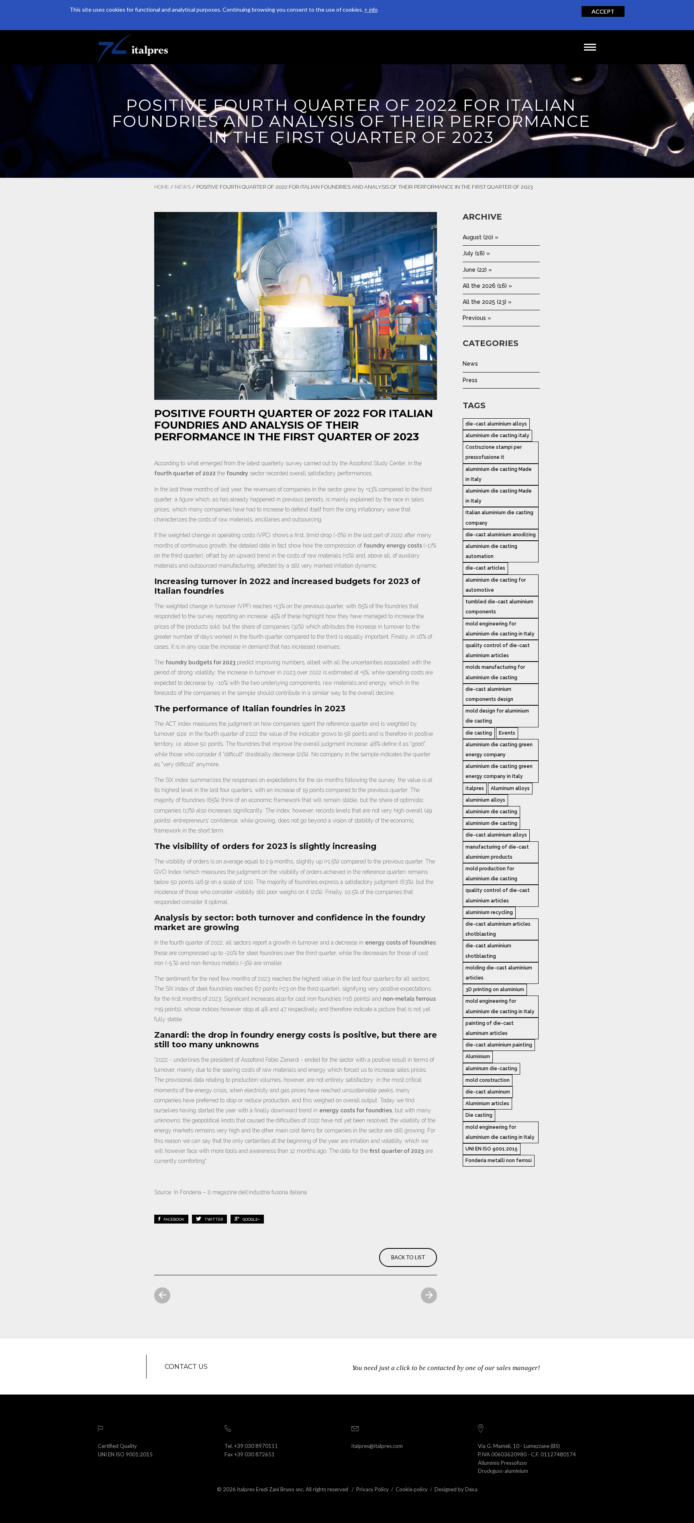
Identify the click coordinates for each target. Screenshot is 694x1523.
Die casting (478, 1115)
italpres (474, 788)
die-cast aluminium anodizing (500, 535)
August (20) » (480, 237)
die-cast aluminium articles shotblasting (498, 929)
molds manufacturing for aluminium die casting (495, 672)
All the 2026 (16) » (487, 286)
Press (470, 380)
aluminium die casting (491, 811)
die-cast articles (485, 568)
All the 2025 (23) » (487, 302)
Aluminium (477, 1056)
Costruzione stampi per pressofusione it (493, 452)
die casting (478, 733)
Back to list (408, 1257)
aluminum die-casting (491, 1068)
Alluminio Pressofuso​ (502, 1463)
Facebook (173, 1219)
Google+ (250, 1219)
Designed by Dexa (456, 1489)
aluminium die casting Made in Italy (498, 474)
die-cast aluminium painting (498, 1045)
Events (507, 733)
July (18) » (476, 253)
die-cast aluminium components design (489, 694)
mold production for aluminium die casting (491, 874)
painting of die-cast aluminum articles (489, 1028)
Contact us (186, 1366)
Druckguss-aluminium (503, 1471)
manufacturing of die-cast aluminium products (497, 852)
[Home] (133, 47)
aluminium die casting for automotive (495, 585)
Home (161, 187)
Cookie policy (412, 1489)
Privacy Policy (372, 1489)
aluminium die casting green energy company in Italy (499, 771)
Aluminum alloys (510, 788)
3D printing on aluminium (494, 989)
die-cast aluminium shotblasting (488, 951)
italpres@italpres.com (377, 1446)
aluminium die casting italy (497, 435)
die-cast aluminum (487, 1092)
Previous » (477, 318)
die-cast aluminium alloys (496, 424)
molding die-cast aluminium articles (498, 973)
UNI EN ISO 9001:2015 (491, 1149)
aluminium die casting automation (491, 551)
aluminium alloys (485, 800)
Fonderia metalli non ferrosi (498, 1160)
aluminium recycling (489, 912)
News (183, 187)
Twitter (213, 1219)
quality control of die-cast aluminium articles (497, 650)
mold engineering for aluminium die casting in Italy (500, 629)
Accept (603, 11)
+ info (371, 10)
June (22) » (477, 270)
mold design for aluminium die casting (497, 716)
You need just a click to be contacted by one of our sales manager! (446, 1368)
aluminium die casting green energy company (499, 749)
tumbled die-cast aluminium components (499, 607)
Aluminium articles (487, 1103)
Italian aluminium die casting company (499, 517)
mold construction (487, 1080)
